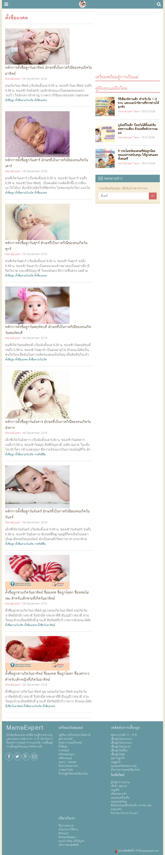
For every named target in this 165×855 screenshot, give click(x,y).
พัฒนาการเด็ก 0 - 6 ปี (124, 735)
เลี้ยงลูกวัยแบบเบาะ (121, 739)
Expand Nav (6, 4)
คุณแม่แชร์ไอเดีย (120, 798)
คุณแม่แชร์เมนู (119, 801)
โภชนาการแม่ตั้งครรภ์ (70, 743)
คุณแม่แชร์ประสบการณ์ (123, 766)
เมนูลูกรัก (116, 762)
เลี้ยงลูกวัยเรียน (119, 750)
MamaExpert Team (129, 112)
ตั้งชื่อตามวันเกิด (24, 100)
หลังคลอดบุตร (66, 754)
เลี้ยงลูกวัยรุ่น (118, 754)
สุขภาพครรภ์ (65, 739)
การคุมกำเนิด (65, 770)
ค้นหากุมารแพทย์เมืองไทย (125, 770)
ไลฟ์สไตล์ (117, 775)
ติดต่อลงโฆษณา (67, 837)
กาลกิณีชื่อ (40, 454)
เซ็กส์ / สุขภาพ (119, 786)
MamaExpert (82, 4)
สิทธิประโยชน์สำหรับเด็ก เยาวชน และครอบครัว (131, 807)
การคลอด (63, 750)
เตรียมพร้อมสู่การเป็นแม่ (117, 76)
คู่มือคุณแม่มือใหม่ (111, 88)
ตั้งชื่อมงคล (40, 100)
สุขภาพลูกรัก (118, 758)
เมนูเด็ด (115, 790)
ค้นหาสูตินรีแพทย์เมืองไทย (73, 774)
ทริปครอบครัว (119, 794)
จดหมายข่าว (112, 178)
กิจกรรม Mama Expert (124, 813)
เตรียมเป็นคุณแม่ (70, 727)
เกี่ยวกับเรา (66, 818)
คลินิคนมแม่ (65, 758)
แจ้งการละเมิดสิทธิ (68, 845)
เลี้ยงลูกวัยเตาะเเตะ (121, 743)
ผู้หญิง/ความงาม (120, 782)
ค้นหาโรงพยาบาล (68, 766)
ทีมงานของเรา (66, 826)
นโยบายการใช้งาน (68, 829)
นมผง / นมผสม (67, 762)
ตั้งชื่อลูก (9, 100)
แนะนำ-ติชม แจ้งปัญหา (71, 841)
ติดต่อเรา (63, 833)
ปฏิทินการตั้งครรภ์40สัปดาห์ (74, 735)
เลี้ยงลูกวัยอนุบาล (120, 747)
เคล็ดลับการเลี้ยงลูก (125, 727)
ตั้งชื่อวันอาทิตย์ (46, 625)
